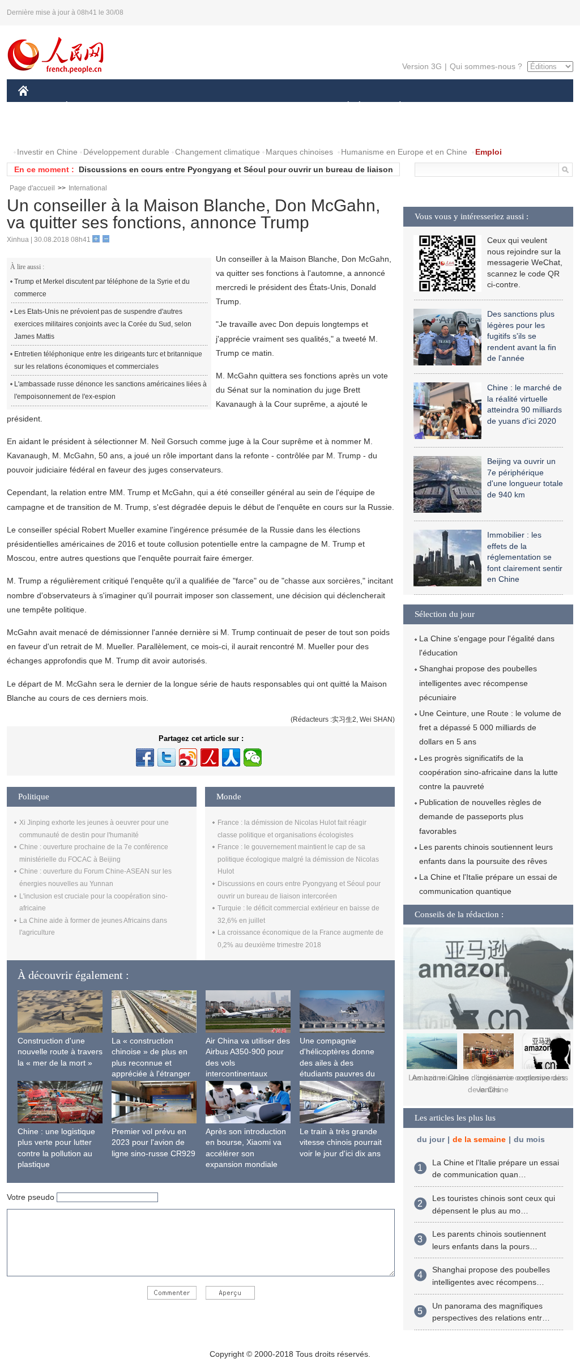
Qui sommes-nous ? (486, 66)
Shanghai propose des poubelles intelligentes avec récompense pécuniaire (478, 682)
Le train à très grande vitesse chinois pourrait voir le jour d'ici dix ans (341, 1142)
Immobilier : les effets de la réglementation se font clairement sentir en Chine (524, 557)
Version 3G (422, 66)
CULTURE (291, 107)
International (88, 188)
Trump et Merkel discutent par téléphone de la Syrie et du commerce (102, 288)
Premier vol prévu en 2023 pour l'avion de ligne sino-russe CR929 (153, 1142)
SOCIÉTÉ (343, 107)
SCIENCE (239, 107)
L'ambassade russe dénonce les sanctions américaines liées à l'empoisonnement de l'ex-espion (110, 390)
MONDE (140, 107)
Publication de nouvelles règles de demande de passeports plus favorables (480, 816)
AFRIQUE (189, 107)
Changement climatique (217, 151)
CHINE (38, 107)
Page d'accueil (32, 188)
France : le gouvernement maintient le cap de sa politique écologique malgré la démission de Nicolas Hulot (298, 859)
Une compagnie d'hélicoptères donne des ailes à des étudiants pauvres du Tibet (337, 1062)
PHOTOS (42, 129)
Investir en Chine (47, 151)
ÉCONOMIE (87, 107)
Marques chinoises (299, 151)
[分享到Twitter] (166, 757)
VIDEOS (88, 129)
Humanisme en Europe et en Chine (404, 151)
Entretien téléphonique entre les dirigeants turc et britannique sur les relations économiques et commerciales (108, 360)
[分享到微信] (253, 757)
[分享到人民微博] (210, 757)
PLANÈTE (394, 107)
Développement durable (126, 151)
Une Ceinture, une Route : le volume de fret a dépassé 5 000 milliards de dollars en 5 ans (490, 727)
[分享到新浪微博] (188, 757)
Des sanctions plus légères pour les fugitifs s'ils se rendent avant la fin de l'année (521, 336)
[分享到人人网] (231, 757)
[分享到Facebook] (145, 757)
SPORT (440, 107)
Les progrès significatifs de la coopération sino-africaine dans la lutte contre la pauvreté (488, 772)
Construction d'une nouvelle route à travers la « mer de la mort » (60, 1051)
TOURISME (489, 107)
